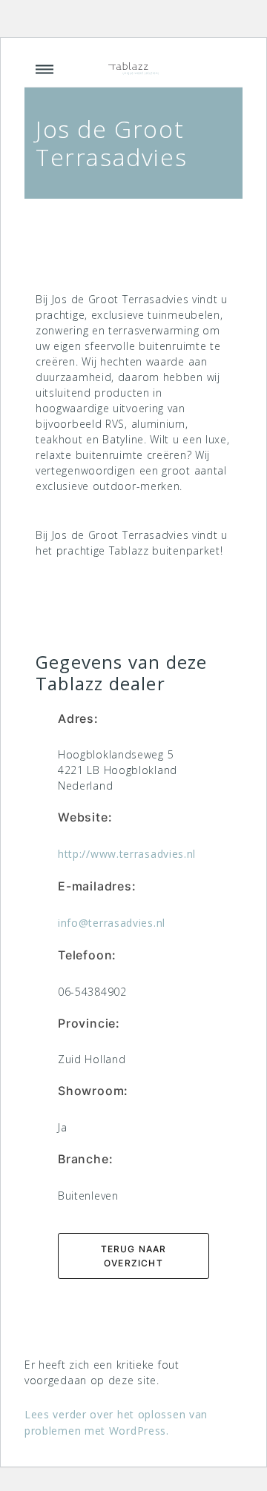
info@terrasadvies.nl (111, 923)
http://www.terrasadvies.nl (127, 854)
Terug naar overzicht (134, 1256)
